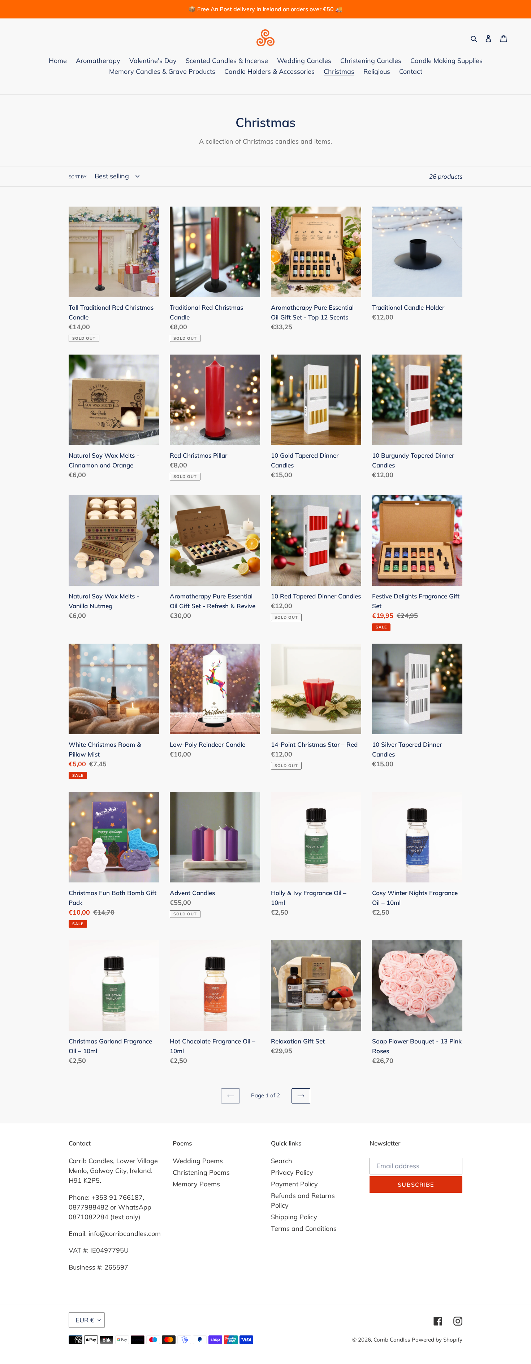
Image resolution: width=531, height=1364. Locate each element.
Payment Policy (294, 1184)
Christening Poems (201, 1172)
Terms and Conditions (304, 1228)
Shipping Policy (294, 1217)
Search (281, 1161)
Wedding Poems (198, 1161)
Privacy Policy (292, 1172)
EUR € (84, 1320)
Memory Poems (196, 1184)
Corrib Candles (392, 1339)
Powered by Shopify (437, 1339)
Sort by (77, 176)
